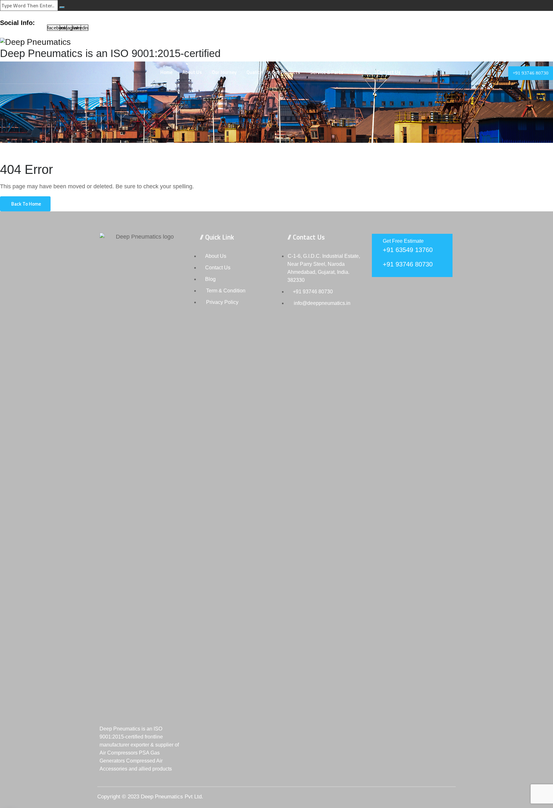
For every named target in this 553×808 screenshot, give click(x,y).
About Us (192, 72)
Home (166, 72)
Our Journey (224, 72)
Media (360, 72)
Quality (254, 72)
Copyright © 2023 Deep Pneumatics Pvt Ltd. (150, 797)
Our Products (286, 72)
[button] (25, 203)
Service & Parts (326, 72)
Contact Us (389, 72)
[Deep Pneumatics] (276, 42)
